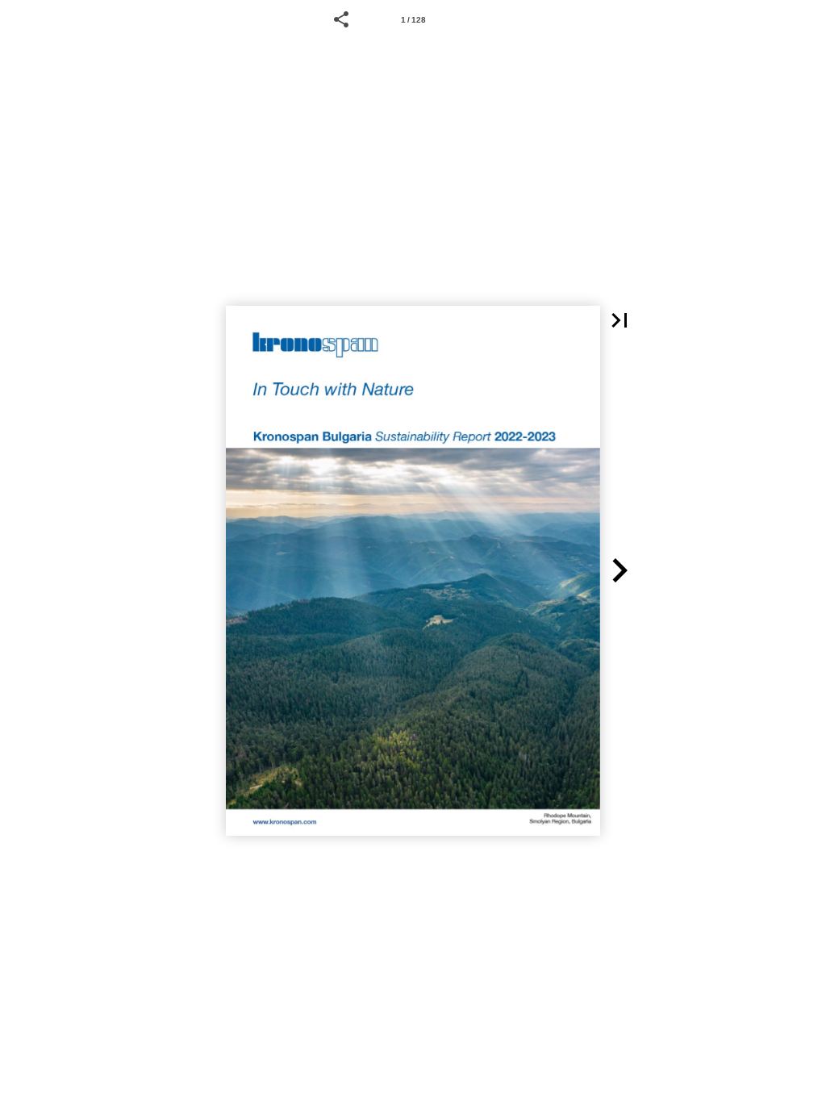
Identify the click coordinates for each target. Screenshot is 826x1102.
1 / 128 (413, 19)
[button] (341, 19)
